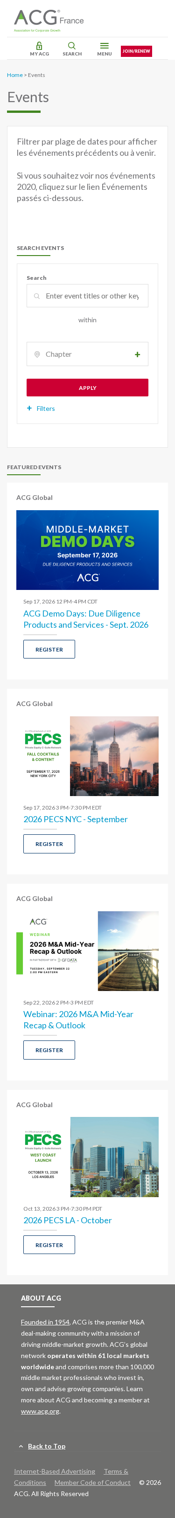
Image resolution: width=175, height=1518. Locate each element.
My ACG (39, 53)
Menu (104, 53)
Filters (46, 408)
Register (49, 649)
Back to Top (46, 1446)
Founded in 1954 (45, 1322)
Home (15, 74)
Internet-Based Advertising (54, 1471)
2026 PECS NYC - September (75, 819)
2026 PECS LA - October (67, 1220)
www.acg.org (40, 1411)
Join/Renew (136, 51)
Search (72, 53)
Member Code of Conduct (93, 1482)
